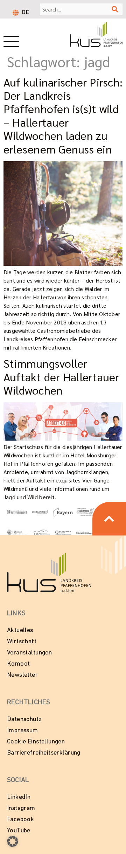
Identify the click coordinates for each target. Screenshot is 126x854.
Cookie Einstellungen (36, 742)
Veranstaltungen (29, 653)
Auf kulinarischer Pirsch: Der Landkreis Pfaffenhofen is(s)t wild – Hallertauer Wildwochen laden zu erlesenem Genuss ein (63, 115)
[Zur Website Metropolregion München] (63, 532)
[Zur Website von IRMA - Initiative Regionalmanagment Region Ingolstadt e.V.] (17, 532)
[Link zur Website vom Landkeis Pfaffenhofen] (17, 512)
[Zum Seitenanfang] (109, 518)
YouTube (18, 831)
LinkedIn (18, 797)
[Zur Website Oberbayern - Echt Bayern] (40, 512)
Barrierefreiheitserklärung (43, 753)
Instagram (21, 809)
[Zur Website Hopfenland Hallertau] (86, 512)
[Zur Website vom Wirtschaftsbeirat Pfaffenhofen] (86, 532)
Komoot (18, 664)
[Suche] (114, 9)
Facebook (20, 820)
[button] (12, 841)
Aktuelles (20, 631)
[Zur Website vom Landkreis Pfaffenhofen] (40, 532)
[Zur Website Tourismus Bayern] (63, 511)
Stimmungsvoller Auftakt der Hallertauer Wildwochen (61, 376)
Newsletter (22, 675)
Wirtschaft (21, 642)
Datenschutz (24, 720)
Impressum (22, 731)
